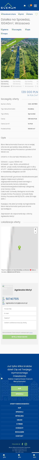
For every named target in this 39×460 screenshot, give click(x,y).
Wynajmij (19, 416)
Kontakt (19, 436)
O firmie (19, 424)
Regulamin (19, 432)
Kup (19, 388)
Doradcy (19, 428)
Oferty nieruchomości (19, 404)
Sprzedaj (19, 394)
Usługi (19, 420)
